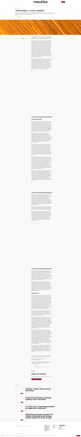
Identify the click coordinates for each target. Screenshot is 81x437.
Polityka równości (46, 430)
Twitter (54, 426)
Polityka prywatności (18, 433)
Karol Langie (36, 365)
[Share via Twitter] (21, 38)
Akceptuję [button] (78, 435)
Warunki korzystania (22, 433)
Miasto (18, 8)
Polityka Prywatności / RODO (47, 429)
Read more (31, 14)
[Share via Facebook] (23, 38)
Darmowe (16, 8)
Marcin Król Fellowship (46, 426)
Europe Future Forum (46, 428)
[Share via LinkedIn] (26, 38)
